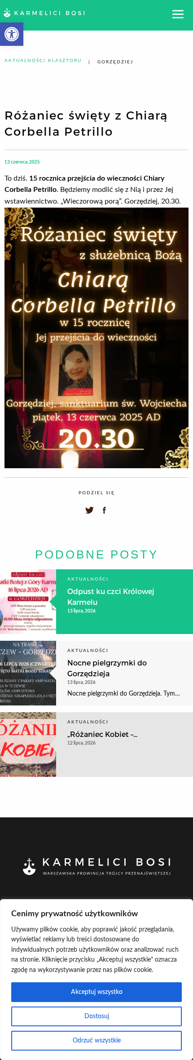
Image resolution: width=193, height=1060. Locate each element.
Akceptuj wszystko (97, 992)
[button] (11, 34)
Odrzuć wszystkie (97, 1041)
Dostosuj (96, 1016)
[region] (96, 979)
